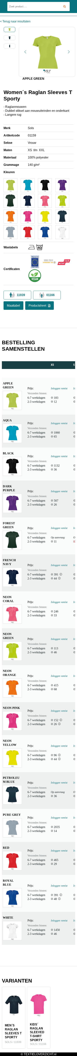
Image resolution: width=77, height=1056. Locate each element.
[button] (25, 51)
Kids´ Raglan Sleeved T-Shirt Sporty (37, 1032)
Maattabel (13, 305)
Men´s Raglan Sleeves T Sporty (13, 1031)
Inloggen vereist (59, 388)
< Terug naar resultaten (15, 21)
